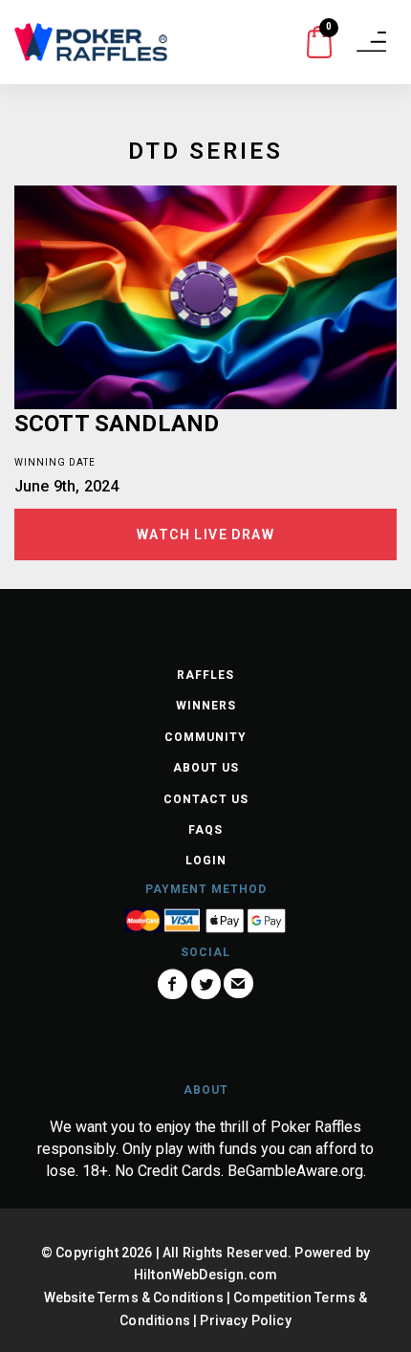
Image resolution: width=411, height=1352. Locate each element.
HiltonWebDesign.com (205, 1274)
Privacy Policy (245, 1320)
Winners (206, 705)
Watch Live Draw (205, 534)
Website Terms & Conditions (134, 1297)
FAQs (205, 830)
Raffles (205, 675)
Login (206, 860)
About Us (206, 767)
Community (205, 737)
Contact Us (206, 799)
